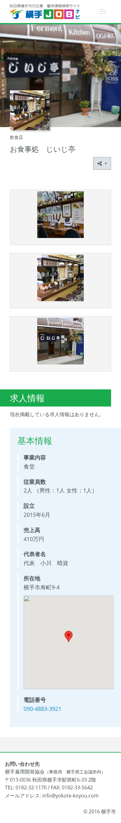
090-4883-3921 (42, 708)
